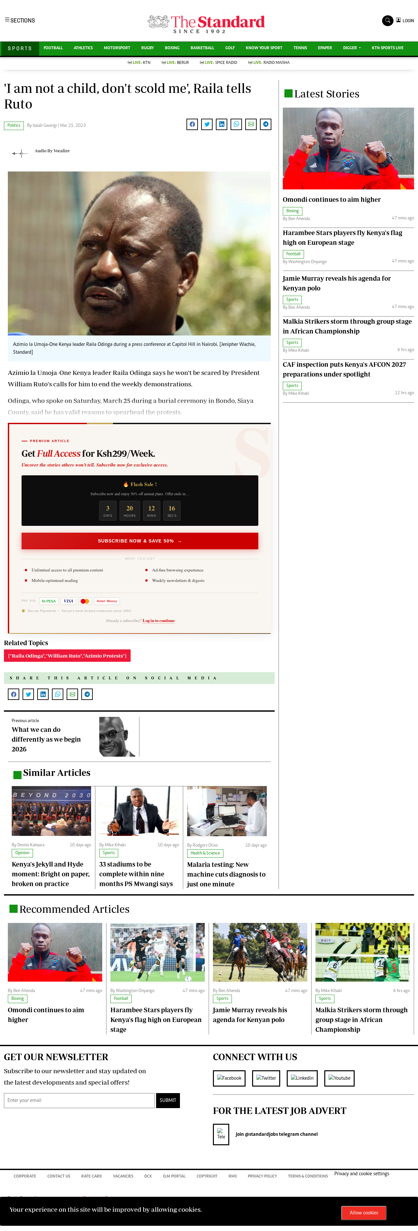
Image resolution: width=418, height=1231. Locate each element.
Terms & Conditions (308, 1177)
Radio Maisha (271, 63)
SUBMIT (168, 1100)
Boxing (172, 48)
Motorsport (117, 48)
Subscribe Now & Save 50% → (140, 540)
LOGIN (407, 20)
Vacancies (123, 1177)
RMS (233, 1177)
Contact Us (58, 1177)
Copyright (207, 1177)
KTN (142, 63)
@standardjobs (261, 1134)
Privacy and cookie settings (361, 1174)
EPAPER (325, 48)
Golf (230, 48)
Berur (178, 63)
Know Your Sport (264, 48)
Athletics (83, 48)
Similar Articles (56, 772)
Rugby (147, 48)
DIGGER (350, 48)
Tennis (300, 48)
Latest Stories (327, 93)
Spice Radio (221, 63)
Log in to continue (159, 620)
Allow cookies (364, 1213)
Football (53, 48)
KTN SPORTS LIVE (388, 48)
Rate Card (91, 1177)
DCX (148, 1177)
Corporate (25, 1177)
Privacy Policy (262, 1177)
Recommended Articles (74, 909)
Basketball (202, 48)
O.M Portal (174, 1177)
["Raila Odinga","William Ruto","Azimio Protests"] (67, 656)
